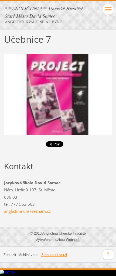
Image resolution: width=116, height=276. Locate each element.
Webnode (73, 240)
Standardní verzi (54, 255)
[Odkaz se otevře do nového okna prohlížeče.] (58, 94)
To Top (108, 255)
